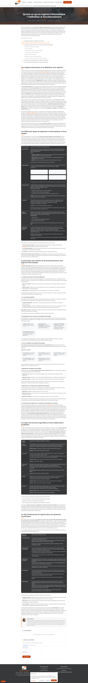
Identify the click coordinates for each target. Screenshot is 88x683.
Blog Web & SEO (58, 2)
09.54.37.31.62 (44, 668)
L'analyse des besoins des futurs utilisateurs (32, 46)
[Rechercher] (74, 2)
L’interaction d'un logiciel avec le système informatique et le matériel (36, 58)
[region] (44, 193)
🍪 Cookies (3, 681)
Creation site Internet (37, 2)
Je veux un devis (67, 2)
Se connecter (26, 656)
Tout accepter (54, 680)
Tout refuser (48, 680)
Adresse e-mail (25, 647)
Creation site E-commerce (48, 2)
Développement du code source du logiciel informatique (33, 50)
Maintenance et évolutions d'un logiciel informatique (33, 56)
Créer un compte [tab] (32, 645)
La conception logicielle (28, 48)
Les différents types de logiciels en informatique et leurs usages (37, 42)
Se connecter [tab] (25, 645)
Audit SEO (24, 2)
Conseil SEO (29, 2)
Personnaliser (42, 680)
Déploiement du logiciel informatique (30, 54)
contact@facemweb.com (44, 670)
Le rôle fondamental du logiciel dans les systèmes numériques (36, 62)
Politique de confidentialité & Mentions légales (64, 672)
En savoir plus (33, 680)
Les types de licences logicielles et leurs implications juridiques (36, 60)
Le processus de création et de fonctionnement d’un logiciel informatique (38, 44)
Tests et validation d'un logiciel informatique (32, 52)
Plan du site (64, 670)
